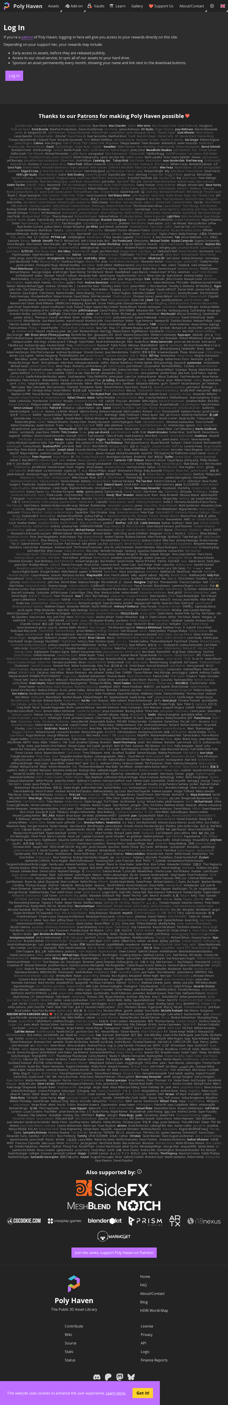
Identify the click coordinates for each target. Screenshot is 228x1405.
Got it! (142, 1393)
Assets (53, 6)
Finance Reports (154, 1360)
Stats (69, 1351)
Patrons (87, 116)
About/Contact (191, 6)
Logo (145, 1351)
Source (70, 1343)
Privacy (147, 1334)
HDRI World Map (154, 1310)
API (143, 1343)
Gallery (137, 6)
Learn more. (116, 1393)
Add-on (77, 6)
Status (70, 1360)
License (147, 1326)
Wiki (68, 1334)
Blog (144, 1302)
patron (27, 37)
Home (145, 1276)
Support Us (163, 6)
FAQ (143, 1285)
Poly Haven (27, 6)
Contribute (74, 1326)
